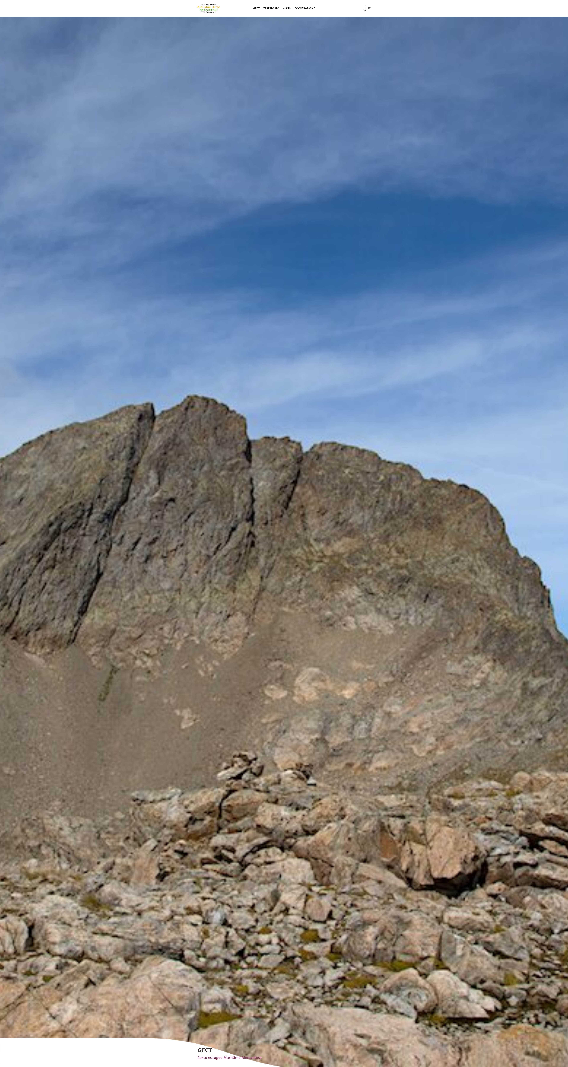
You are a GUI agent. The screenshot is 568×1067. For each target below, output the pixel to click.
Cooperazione (305, 8)
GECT (256, 8)
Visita (287, 8)
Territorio (271, 8)
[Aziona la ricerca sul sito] (365, 8)
